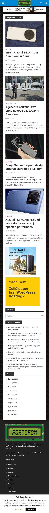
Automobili (12, 492)
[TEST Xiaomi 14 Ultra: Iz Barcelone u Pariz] (24, 34)
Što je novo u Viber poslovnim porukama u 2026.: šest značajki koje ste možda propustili (25, 334)
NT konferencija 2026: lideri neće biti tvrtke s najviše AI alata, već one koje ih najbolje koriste (24, 341)
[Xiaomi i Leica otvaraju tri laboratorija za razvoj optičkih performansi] (24, 201)
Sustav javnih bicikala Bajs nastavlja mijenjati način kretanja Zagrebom (24, 347)
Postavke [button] (19, 509)
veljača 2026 (12, 403)
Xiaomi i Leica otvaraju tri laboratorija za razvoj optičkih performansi (22, 223)
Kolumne (11, 484)
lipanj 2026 (12, 387)
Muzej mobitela (13, 476)
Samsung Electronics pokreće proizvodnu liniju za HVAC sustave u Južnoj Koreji (25, 359)
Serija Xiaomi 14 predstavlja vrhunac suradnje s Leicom (24, 167)
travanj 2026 (12, 395)
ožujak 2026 (12, 399)
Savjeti (10, 472)
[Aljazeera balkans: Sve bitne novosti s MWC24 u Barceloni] (24, 88)
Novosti (8, 162)
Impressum (9, 459)
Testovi (8, 49)
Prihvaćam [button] (30, 509)
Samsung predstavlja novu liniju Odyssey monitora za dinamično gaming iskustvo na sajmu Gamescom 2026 (26, 366)
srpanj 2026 (12, 383)
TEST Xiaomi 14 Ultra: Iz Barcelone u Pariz (21, 54)
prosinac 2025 (13, 411)
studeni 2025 (13, 414)
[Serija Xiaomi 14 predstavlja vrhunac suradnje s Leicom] (24, 146)
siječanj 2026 (13, 407)
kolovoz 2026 (13, 379)
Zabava (11, 480)
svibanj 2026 (12, 391)
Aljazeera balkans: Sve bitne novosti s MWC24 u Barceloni (22, 110)
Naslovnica (12, 464)
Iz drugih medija (11, 104)
